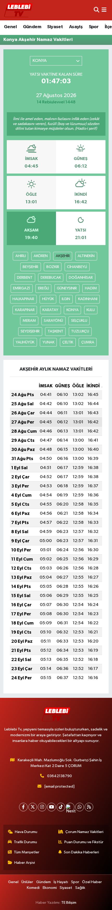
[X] (32, 807)
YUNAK (48, 342)
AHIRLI (20, 256)
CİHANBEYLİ (77, 267)
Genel (10, 27)
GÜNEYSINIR (67, 288)
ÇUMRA (87, 342)
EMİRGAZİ (21, 288)
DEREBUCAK (51, 277)
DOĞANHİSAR (81, 277)
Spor (94, 27)
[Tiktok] (61, 807)
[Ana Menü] (104, 10)
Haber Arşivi (24, 863)
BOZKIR (52, 267)
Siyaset (55, 27)
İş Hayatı (61, 882)
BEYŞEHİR (30, 267)
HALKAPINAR (23, 299)
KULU (90, 310)
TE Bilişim (68, 903)
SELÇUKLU (79, 321)
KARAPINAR (25, 310)
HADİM (91, 288)
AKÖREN (41, 256)
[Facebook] (23, 807)
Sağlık (80, 888)
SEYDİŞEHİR (30, 331)
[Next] (70, 807)
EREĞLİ (43, 288)
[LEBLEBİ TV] (18, 10)
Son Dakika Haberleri (81, 852)
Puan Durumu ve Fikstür (83, 842)
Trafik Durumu (25, 842)
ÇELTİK (67, 342)
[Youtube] (51, 807)
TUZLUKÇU (80, 331)
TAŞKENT (55, 331)
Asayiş (76, 27)
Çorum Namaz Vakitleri (84, 832)
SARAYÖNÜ (53, 321)
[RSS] (89, 807)
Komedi (33, 888)
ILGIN (66, 299)
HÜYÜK (48, 299)
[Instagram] (42, 807)
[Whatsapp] (79, 807)
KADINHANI (87, 299)
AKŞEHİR (63, 256)
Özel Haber (92, 882)
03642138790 (59, 776)
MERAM (29, 321)
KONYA (72, 310)
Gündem (32, 27)
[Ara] (96, 10)
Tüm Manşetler (26, 852)
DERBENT (25, 277)
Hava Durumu (26, 832)
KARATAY (50, 310)
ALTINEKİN (86, 256)
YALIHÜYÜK (25, 342)
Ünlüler (27, 882)
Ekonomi (50, 888)
